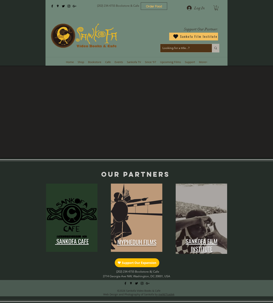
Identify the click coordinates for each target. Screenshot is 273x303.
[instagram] (69, 6)
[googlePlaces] (58, 6)
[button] (216, 7)
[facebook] (52, 6)
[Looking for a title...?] (215, 48)
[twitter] (63, 6)
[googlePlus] (74, 6)
